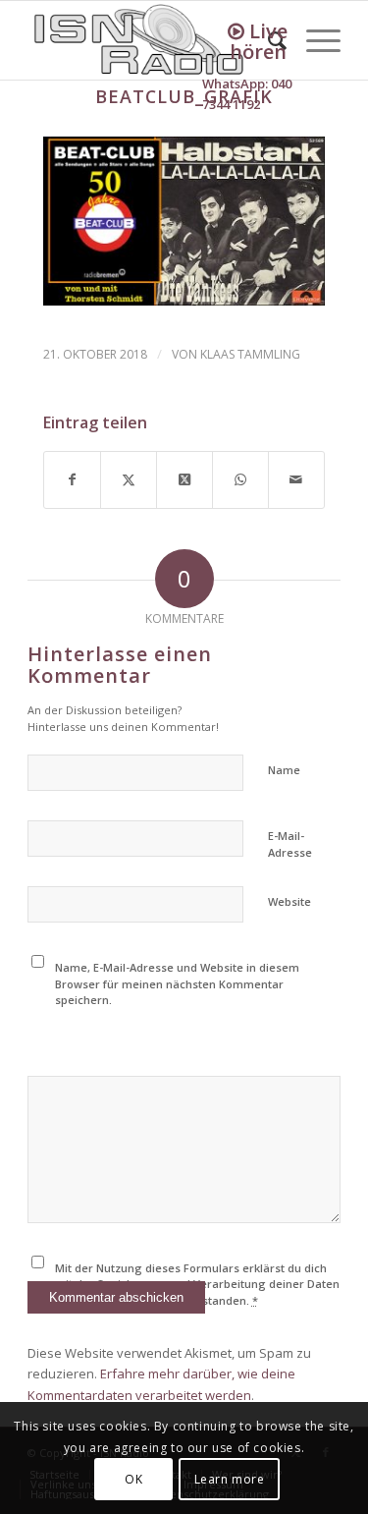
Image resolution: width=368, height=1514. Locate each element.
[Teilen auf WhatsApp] (240, 479)
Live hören (259, 41)
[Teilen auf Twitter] (128, 479)
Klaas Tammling (250, 354)
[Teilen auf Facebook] (72, 479)
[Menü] (314, 40)
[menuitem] (314, 40)
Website (289, 901)
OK (133, 1479)
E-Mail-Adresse (290, 844)
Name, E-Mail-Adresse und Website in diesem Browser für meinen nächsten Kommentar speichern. (177, 983)
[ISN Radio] (152, 40)
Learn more (229, 1479)
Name (284, 769)
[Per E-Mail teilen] (296, 479)
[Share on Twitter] (184, 479)
